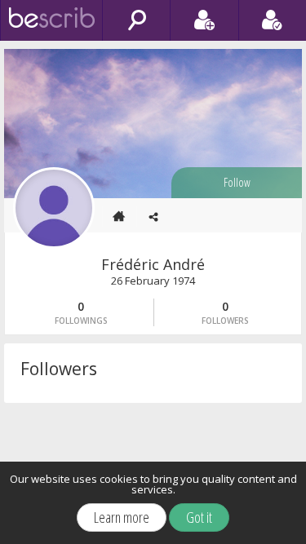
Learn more (121, 517)
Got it (199, 517)
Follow (237, 182)
